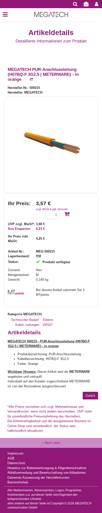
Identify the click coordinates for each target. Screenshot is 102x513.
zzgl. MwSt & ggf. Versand (51, 209)
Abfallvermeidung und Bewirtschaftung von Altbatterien (46, 472)
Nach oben (52, 443)
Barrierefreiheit (17, 482)
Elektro (48, 320)
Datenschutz (16, 463)
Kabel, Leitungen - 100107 (34, 325)
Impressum (15, 453)
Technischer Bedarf (25, 320)
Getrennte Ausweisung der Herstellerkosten (38, 477)
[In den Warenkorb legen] (67, 214)
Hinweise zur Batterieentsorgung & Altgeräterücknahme (46, 468)
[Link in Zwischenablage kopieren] (29, 79)
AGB (10, 458)
